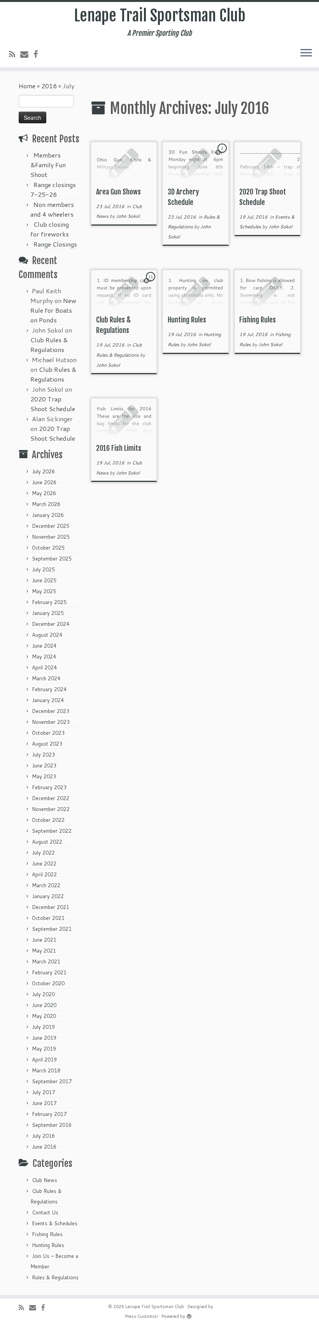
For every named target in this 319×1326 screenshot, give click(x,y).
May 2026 (44, 493)
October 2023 (48, 732)
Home (27, 85)
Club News (44, 1180)
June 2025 (44, 580)
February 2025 (49, 602)
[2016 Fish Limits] (123, 419)
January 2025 (48, 613)
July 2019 (43, 1026)
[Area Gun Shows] (123, 162)
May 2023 (44, 776)
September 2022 (52, 830)
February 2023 (49, 787)
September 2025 (52, 558)
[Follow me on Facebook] (38, 54)
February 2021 (49, 972)
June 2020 (44, 1005)
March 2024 (46, 678)
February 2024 (49, 689)
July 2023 (43, 754)
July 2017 (43, 1092)
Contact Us (45, 1212)
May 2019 (44, 1048)
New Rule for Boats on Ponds (53, 310)
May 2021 (44, 950)
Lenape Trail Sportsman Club (159, 15)
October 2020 (48, 983)
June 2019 (44, 1037)
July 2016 (43, 1135)
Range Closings (55, 244)
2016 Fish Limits (118, 448)
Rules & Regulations (55, 1277)
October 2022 (48, 819)
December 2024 (50, 623)
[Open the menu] (306, 53)
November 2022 (51, 809)
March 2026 (46, 504)
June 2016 (44, 1146)
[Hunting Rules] (195, 290)
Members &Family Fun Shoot (48, 165)
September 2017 (52, 1081)
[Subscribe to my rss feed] (14, 54)
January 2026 (48, 514)
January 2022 (48, 896)
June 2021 (44, 939)
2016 (49, 85)
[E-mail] (26, 54)
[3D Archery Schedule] (195, 162)
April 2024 (44, 667)
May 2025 (44, 591)
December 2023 (50, 711)
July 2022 (43, 852)
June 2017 (44, 1103)
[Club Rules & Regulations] (123, 290)
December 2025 (50, 525)
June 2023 (44, 765)
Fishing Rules (47, 1234)
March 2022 (46, 885)
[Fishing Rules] (267, 290)
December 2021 (50, 907)
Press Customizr (141, 1316)
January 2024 (48, 700)
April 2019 (44, 1059)
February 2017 (49, 1114)
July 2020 (43, 994)
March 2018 (46, 1070)
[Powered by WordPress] (189, 1314)
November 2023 (51, 721)
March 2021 (46, 961)
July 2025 (43, 569)
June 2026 (44, 482)
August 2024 (47, 634)
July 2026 (43, 471)
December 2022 (50, 798)
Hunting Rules (48, 1245)
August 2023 (47, 743)
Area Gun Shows (118, 191)
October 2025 (48, 547)
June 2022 (44, 863)
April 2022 (44, 874)
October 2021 (48, 917)
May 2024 (44, 656)
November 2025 (51, 536)
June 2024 (44, 645)
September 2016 (52, 1124)
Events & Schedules (54, 1223)
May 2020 (44, 1015)
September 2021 (52, 928)
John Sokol (128, 216)
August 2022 (47, 841)
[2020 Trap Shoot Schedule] (267, 162)
